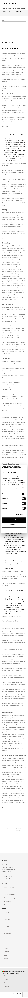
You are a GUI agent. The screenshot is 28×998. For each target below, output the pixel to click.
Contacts (21, 8)
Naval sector (7, 891)
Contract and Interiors (9, 894)
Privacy (6, 983)
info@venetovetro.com (10, 879)
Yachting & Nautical (9, 887)
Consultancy (6, 8)
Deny (14, 529)
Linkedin (6, 948)
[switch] (24, 498)
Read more (5, 808)
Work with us (12, 8)
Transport (6, 905)
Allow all (14, 519)
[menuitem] (4, 7)
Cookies (6, 979)
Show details (19, 514)
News (17, 8)
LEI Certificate (7, 986)
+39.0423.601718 (8, 876)
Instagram (6, 955)
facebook (6, 951)
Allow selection (14, 524)
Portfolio (6, 930)
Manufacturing (9, 42)
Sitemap (6, 976)
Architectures (7, 901)
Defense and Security (9, 898)
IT (24, 8)
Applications (17, 6)
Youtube (6, 958)
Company (5, 6)
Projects (22, 6)
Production (10, 6)
